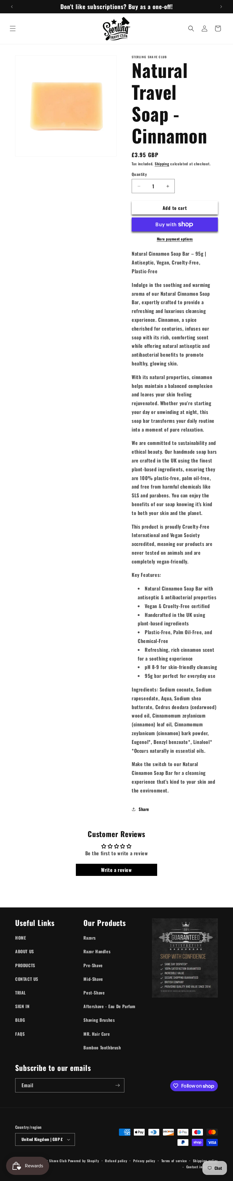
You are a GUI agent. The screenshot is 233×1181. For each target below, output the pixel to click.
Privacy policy (144, 1160)
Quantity (139, 174)
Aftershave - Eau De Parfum (109, 1006)
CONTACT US (26, 979)
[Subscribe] (117, 1085)
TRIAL (20, 992)
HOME (20, 937)
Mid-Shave (93, 979)
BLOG (20, 1020)
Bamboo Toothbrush (102, 1047)
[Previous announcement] (12, 6)
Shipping (162, 163)
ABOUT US (24, 951)
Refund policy (116, 1160)
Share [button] (144, 809)
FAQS (20, 1034)
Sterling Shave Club (51, 1160)
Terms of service (174, 1160)
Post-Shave (94, 992)
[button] (12, 28)
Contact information (202, 1166)
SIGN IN (22, 1006)
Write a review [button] (116, 869)
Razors (89, 937)
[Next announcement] (221, 6)
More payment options (175, 238)
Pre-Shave (93, 965)
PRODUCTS (25, 965)
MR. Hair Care (96, 1034)
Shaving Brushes (99, 1020)
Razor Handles (96, 951)
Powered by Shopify (83, 1160)
